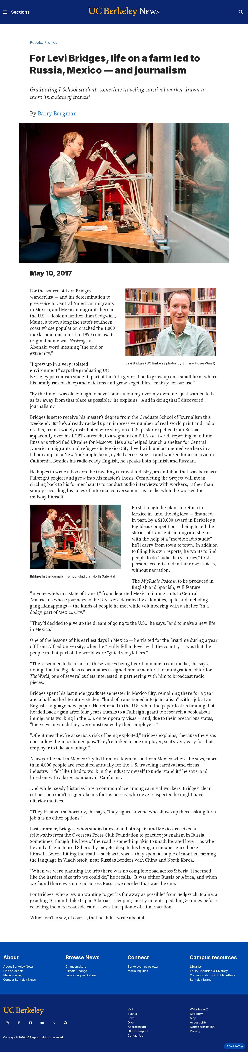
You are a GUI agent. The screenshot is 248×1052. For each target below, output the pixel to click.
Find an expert (13, 971)
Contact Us (135, 1035)
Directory (196, 1014)
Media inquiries (138, 971)
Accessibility (198, 1022)
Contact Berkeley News (19, 979)
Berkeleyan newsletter (143, 966)
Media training (13, 975)
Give (131, 1022)
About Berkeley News (18, 966)
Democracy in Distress (81, 975)
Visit (130, 1009)
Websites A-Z (199, 1009)
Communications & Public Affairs (212, 975)
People (36, 42)
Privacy (195, 1031)
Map (193, 1018)
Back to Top (235, 1046)
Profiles (50, 42)
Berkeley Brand (200, 979)
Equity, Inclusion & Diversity (209, 971)
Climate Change (76, 971)
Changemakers (76, 966)
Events (132, 1014)
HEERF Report (138, 1031)
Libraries (196, 966)
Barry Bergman (57, 113)
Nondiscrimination (202, 1027)
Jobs (131, 1018)
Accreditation (137, 1027)
